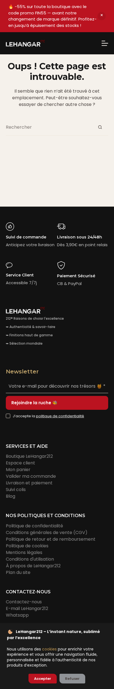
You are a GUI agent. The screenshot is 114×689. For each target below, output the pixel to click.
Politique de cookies (27, 546)
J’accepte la (48, 416)
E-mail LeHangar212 (27, 608)
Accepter (42, 678)
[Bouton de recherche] (100, 127)
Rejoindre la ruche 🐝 (34, 403)
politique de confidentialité (60, 416)
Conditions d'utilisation (30, 559)
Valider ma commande (31, 476)
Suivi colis (16, 489)
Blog (10, 496)
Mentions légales (24, 552)
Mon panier (18, 469)
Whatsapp (17, 615)
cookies (49, 649)
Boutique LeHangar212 (29, 456)
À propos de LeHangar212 (33, 566)
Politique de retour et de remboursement (50, 539)
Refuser (72, 678)
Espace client (20, 463)
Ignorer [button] (101, 16)
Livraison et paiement (29, 483)
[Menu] (105, 43)
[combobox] (49, 127)
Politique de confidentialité (34, 526)
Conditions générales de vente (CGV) (46, 532)
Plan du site (18, 572)
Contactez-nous (24, 602)
